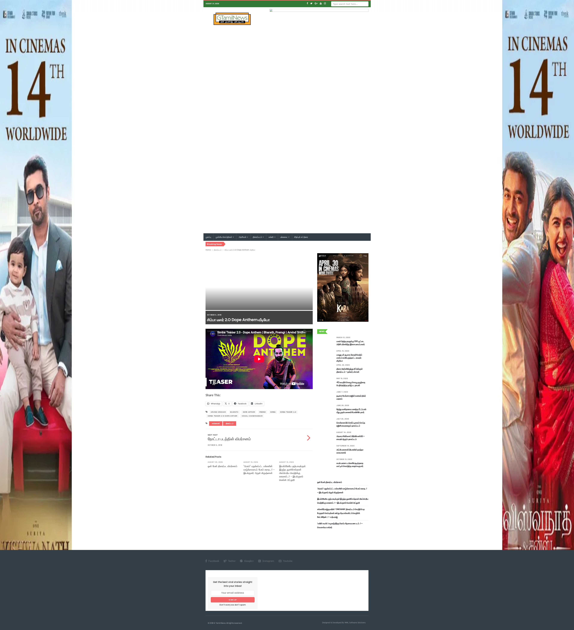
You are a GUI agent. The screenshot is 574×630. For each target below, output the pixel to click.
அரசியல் (242, 237)
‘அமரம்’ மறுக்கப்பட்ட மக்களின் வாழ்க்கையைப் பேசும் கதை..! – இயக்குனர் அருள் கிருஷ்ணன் (259, 469)
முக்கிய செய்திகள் (224, 237)
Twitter (231, 561)
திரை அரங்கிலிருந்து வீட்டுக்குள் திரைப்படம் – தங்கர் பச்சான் (349, 370)
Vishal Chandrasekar (252, 416)
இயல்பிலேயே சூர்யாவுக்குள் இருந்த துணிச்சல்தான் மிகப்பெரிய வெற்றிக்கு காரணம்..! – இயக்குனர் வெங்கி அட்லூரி (292, 473)
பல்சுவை (284, 237)
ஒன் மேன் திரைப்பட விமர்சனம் (222, 466)
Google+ (249, 561)
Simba (273, 412)
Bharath (234, 412)
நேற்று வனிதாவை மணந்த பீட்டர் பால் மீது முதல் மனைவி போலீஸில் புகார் (351, 411)
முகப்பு (208, 237)
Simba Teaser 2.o (288, 412)
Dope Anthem (249, 412)
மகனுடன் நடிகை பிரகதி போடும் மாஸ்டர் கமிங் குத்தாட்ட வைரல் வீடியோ (349, 357)
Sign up (233, 600)
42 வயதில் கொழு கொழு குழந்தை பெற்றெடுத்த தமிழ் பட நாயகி (350, 384)
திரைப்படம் (257, 237)
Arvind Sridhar (218, 412)
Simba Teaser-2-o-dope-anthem (222, 416)
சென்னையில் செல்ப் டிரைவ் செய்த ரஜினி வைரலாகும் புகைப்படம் (350, 424)
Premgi (262, 412)
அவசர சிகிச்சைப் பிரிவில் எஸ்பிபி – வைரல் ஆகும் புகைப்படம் (350, 438)
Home (208, 250)
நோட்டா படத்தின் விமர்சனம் (229, 439)
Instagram (268, 561)
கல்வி (271, 237)
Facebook (213, 561)
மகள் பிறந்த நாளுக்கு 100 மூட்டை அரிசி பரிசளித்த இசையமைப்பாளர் (350, 343)
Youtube (287, 561)
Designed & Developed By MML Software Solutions (343, 622)
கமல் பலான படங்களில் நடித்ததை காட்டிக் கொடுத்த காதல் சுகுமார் (349, 465)
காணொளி (216, 423)
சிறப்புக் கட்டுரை (301, 237)
